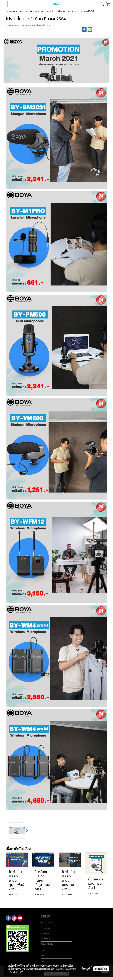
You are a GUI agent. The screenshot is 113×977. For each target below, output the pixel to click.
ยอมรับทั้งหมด (101, 968)
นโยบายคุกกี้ (18, 972)
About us (45, 933)
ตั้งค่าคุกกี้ (86, 968)
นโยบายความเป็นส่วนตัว (66, 968)
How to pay (46, 928)
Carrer (43, 961)
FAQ (43, 956)
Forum (43, 950)
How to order (46, 922)
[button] (101, 4)
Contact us (45, 939)
